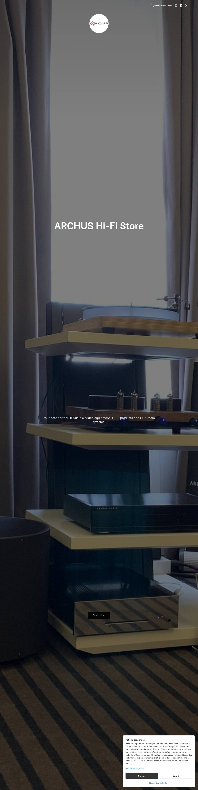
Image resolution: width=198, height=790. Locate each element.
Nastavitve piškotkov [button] (158, 783)
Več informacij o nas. (135, 768)
